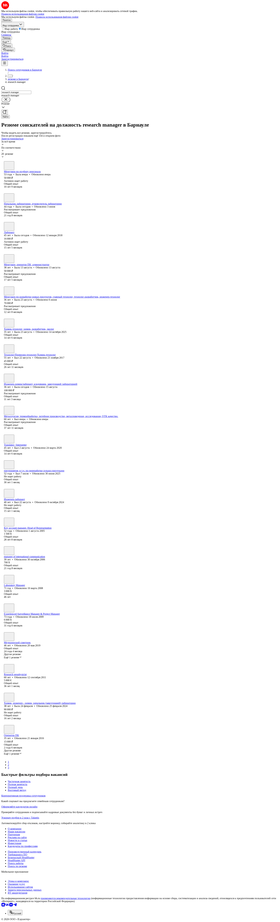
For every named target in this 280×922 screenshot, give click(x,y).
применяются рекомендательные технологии (65, 898)
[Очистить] (5, 99)
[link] (6, 46)
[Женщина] (9, 165)
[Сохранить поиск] (4, 112)
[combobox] (16, 92)
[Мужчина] (9, 348)
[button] (4, 53)
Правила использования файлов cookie (56, 17)
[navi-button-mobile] (4, 63)
